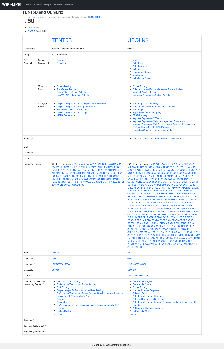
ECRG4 (193, 184)
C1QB (173, 169)
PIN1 (179, 214)
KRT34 (104, 169)
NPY (158, 211)
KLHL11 (166, 199)
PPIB (181, 217)
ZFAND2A (176, 243)
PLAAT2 (186, 214)
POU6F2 (66, 175)
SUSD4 (151, 234)
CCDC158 (155, 172)
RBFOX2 (131, 223)
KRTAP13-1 (133, 202)
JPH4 (152, 199)
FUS (168, 190)
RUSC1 (65, 178)
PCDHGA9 (155, 214)
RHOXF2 (114, 175)
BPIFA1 (145, 169)
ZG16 (194, 243)
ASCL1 (173, 167)
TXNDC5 (174, 237)
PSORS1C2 (165, 220)
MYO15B (156, 208)
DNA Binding (63, 287)
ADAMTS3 (168, 164)
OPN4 (195, 211)
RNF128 (155, 223)
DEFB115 (161, 184)
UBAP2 (89, 181)
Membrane (138, 74)
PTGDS (175, 220)
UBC (134, 240)
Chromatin (62, 302)
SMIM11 (187, 229)
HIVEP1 (69, 169)
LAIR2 (166, 202)
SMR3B (147, 232)
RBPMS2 (99, 175)
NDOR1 (176, 208)
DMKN (170, 184)
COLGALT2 (186, 178)
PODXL (158, 217)
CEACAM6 (169, 175)
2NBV (135, 275)
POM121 (174, 217)
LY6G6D (131, 205)
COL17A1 (149, 178)
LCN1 (171, 202)
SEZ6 (191, 226)
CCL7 (181, 172)
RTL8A (191, 223)
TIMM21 (180, 234)
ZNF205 (138, 246)
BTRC (152, 169)
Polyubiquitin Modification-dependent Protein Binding (158, 89)
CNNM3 (131, 178)
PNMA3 (150, 217)
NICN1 (99, 172)
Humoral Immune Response (146, 290)
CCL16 (169, 172)
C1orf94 (159, 169)
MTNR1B (131, 208)
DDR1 (130, 184)
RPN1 (177, 223)
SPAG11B (180, 232)
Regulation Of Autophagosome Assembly (152, 130)
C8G (148, 172)
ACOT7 (159, 164)
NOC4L (191, 208)
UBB (129, 240)
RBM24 (139, 223)
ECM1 (186, 184)
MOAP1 (190, 205)
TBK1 (158, 234)
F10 (168, 187)
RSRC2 (183, 223)
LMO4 (190, 202)
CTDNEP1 (184, 181)
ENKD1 (100, 167)
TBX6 (54, 181)
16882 (54, 258)
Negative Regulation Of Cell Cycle (73, 112)
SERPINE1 (172, 226)
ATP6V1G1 (182, 167)
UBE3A (156, 240)
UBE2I (141, 240)
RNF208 (163, 223)
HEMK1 (165, 193)
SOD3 (172, 232)
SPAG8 (115, 178)
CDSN (160, 175)
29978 (130, 252)
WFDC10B (156, 243)
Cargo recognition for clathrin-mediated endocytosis (157, 138)
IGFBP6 (175, 196)
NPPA (146, 211)
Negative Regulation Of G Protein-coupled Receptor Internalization (164, 124)
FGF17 (138, 190)
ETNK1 (162, 187)
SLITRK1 (173, 229)
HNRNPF (87, 169)
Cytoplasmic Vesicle (142, 77)
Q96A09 (55, 269)
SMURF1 (156, 232)
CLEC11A (179, 175)
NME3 (184, 208)
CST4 (157, 181)
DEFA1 (137, 184)
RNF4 (170, 223)
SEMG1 (162, 226)
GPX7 (139, 193)
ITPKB (136, 199)
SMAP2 (92, 178)
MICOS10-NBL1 (155, 205)
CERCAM (64, 167)
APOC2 (148, 167)
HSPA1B (151, 196)
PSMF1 (90, 175)
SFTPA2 (139, 229)
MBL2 (138, 205)
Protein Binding (64, 86)
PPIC (187, 217)
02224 (130, 258)
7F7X (148, 275)
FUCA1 (162, 190)
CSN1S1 (131, 181)
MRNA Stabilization (66, 115)
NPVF (152, 211)
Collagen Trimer (140, 293)
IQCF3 (194, 196)
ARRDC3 (164, 167)
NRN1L (164, 211)
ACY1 (75, 164)
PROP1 (74, 175)
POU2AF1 (56, 175)
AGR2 (185, 164)
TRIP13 (82, 181)
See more (57, 314)
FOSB (55, 169)
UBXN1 (173, 240)
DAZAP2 (92, 167)
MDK (144, 205)
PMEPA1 (142, 217)
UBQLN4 (165, 240)
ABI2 (152, 164)
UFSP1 (188, 240)
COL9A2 (177, 178)
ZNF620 (72, 184)
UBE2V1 (148, 240)
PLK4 (119, 172)
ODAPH (188, 211)
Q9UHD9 (131, 269)
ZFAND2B (186, 243)
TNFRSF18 (143, 237)
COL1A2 (159, 178)
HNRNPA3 (192, 193)
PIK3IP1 (172, 214)
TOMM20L (154, 237)
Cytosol (136, 68)
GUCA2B (156, 193)
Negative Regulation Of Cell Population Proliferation (81, 103)
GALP (185, 190)
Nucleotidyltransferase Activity (71, 92)
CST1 (151, 181)
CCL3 (175, 172)
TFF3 (173, 234)
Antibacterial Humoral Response (148, 307)
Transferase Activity (66, 89)
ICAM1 (159, 196)
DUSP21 (178, 184)
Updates (69, 4)
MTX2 (140, 208)
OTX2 (113, 172)
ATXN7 (191, 167)
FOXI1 (61, 169)
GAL (179, 190)
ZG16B (130, 246)
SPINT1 (189, 232)
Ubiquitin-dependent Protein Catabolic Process (155, 106)
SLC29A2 (163, 229)
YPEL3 (113, 181)
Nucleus (61, 60)
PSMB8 (82, 175)
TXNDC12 (164, 237)
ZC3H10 (55, 184)
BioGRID (32, 31)
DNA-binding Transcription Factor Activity (76, 284)
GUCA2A (147, 193)
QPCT (182, 220)
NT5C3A (172, 211)
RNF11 (147, 223)
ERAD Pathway (140, 115)
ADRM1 (177, 164)
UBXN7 (181, 240)
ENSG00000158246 (61, 264)
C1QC (180, 169)
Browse (38, 4)
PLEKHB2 (132, 217)
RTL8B (130, 226)
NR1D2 (106, 172)
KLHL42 (174, 199)
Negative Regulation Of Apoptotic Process (77, 106)
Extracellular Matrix (142, 310)
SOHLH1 (101, 178)
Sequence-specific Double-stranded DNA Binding (80, 290)
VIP (137, 243)
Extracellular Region (142, 281)
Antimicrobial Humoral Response (148, 296)
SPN (196, 232)
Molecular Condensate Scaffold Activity (151, 95)
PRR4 (148, 220)
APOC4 (156, 167)
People (47, 4)
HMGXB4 (77, 169)
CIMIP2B (74, 167)
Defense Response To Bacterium (148, 299)
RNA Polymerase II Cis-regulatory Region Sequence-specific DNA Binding (88, 306)
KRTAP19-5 (156, 202)
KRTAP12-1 (192, 199)
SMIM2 (139, 232)
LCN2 (177, 202)
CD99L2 (131, 175)
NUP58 (180, 211)
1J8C (129, 275)
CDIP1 (153, 175)
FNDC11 (154, 190)
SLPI (180, 229)
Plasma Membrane (142, 71)
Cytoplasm (62, 63)
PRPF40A (140, 220)
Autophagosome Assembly (145, 103)
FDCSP (131, 190)
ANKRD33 (139, 167)
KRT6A (182, 199)
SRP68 (137, 234)
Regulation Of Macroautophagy (147, 112)
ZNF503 (64, 184)
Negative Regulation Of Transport (148, 118)
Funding (58, 4)
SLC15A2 (74, 178)
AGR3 (191, 164)
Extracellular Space (142, 284)
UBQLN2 (137, 40)
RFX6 (107, 175)
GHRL (191, 190)
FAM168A (175, 187)
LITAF (184, 202)
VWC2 (147, 243)
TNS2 (75, 181)
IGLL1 (182, 196)
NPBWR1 (138, 211)
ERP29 (155, 187)
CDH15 (139, 175)
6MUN (142, 275)
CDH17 (146, 175)
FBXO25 (195, 187)
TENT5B (62, 40)
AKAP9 (90, 164)
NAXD (164, 208)
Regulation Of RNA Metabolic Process (75, 296)
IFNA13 (167, 196)
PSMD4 (155, 220)
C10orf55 (116, 164)
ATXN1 (98, 164)
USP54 (106, 181)
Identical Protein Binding (144, 92)
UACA (182, 237)
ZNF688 (80, 184)
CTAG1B (174, 181)
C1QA (167, 169)
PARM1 (145, 214)
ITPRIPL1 (144, 199)
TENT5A (62, 181)
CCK (163, 172)
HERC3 (172, 193)
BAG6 (138, 169)
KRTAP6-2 (67, 172)
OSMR (138, 214)
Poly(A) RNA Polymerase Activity (73, 95)
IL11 (188, 196)
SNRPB (164, 232)
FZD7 (173, 190)
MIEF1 (166, 205)
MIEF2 (173, 205)
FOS (116, 167)
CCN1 (187, 172)
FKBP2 (146, 190)
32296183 (95, 16)
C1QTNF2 (195, 169)
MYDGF (147, 208)
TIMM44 (189, 234)
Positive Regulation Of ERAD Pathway (151, 127)
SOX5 (108, 178)
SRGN (130, 234)
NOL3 (130, 211)
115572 (55, 252)
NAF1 (93, 172)
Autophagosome (140, 66)
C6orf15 (141, 172)
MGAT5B (77, 172)
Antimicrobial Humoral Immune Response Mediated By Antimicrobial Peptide (165, 303)
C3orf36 (55, 167)
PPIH (193, 217)
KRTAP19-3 (144, 202)
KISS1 (159, 199)
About (28, 4)
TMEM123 (132, 237)
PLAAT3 (194, 214)
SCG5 (145, 226)
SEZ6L (130, 229)
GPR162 (131, 193)
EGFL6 (140, 187)
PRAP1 (130, 220)
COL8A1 (168, 178)
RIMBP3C (56, 178)
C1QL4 (186, 169)
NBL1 (170, 208)
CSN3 (145, 181)
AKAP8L (82, 164)
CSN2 (139, 181)
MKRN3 (86, 172)
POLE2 (166, 217)
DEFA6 (153, 184)
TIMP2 (196, 234)
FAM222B (185, 187)
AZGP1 (130, 169)
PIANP (164, 214)
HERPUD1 (182, 193)
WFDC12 (166, 243)
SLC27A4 (83, 178)
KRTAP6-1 (57, 172)
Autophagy (138, 109)
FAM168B (109, 167)
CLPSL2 (189, 175)
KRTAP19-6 (113, 169)
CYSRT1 (83, 167)
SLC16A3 (154, 229)
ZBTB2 (121, 181)
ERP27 (147, 187)
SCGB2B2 (153, 226)
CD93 (193, 172)
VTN (142, 243)
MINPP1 (181, 205)
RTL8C (138, 226)
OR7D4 (130, 214)
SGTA (146, 229)
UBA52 (188, 237)
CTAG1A (165, 181)
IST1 (129, 199)
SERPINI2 (183, 226)
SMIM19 (131, 232)
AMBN (130, 167)
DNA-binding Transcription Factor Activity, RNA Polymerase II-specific (90, 293)
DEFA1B (145, 184)
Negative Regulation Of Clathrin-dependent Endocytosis (159, 121)
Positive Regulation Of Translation (73, 109)
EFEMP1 (131, 187)
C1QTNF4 (132, 172)
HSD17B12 (132, 196)
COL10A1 (140, 178)
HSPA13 (143, 196)
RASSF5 (190, 220)
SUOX (144, 234)
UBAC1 (196, 237)
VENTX (131, 243)
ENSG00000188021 (136, 264)
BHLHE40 (107, 164)
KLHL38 (96, 169)
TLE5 (69, 181)
